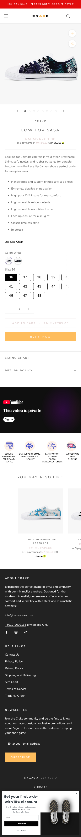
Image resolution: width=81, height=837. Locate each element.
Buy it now (40, 336)
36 (11, 277)
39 (53, 277)
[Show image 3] (34, 111)
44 (53, 286)
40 (67, 277)
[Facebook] (6, 631)
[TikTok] (25, 631)
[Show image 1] (25, 111)
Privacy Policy (14, 661)
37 (25, 277)
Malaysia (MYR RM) (38, 778)
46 (11, 295)
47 (25, 295)
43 (39, 286)
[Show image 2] (30, 111)
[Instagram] (16, 631)
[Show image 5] (43, 111)
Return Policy (19, 370)
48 (39, 295)
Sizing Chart (17, 357)
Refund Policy (14, 668)
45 (67, 286)
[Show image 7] (51, 111)
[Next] (63, 111)
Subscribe (20, 757)
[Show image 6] (47, 111)
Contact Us (12, 655)
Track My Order (15, 696)
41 (11, 286)
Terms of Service (15, 689)
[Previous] (17, 111)
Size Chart (11, 682)
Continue (21, 823)
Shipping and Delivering (20, 675)
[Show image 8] (56, 111)
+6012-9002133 (15, 625)
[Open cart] (75, 16)
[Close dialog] (76, 793)
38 (39, 277)
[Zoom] (72, 33)
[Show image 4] (38, 111)
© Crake (40, 787)
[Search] (68, 16)
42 (25, 286)
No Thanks (21, 830)
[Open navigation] (6, 15)
